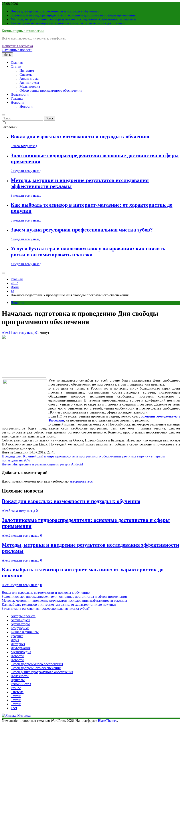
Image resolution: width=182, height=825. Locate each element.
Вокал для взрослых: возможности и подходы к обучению (55, 11)
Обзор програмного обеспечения (36, 668)
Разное (16, 688)
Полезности (20, 94)
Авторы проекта (23, 616)
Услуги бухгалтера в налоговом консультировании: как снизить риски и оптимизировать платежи (88, 251)
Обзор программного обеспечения (37, 664)
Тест (14, 708)
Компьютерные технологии (23, 31)
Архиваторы (29, 78)
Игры (15, 640)
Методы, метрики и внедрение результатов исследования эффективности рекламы (73, 19)
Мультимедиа (30, 86)
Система (26, 74)
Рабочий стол (21, 684)
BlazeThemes (107, 720)
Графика (17, 98)
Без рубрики (20, 628)
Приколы (18, 680)
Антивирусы (29, 82)
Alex (5, 332)
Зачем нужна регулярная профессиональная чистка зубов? (82, 230)
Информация (20, 648)
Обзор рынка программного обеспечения (51, 90)
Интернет (27, 70)
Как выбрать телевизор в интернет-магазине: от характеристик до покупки (68, 23)
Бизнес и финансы (25, 632)
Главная (17, 62)
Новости (17, 102)
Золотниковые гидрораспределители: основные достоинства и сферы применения (73, 15)
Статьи (16, 66)
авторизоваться (81, 481)
